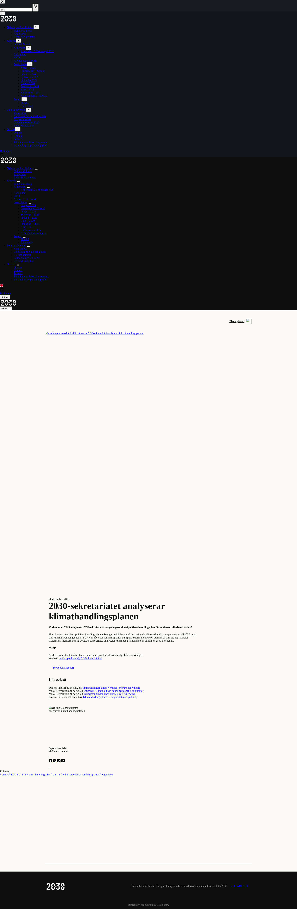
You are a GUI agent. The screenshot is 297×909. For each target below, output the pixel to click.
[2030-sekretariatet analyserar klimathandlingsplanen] (148, 333)
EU (12, 774)
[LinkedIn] (1, 286)
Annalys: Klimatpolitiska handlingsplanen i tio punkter (113, 690)
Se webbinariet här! (63, 667)
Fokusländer (20, 202)
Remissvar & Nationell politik (30, 251)
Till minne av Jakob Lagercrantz (31, 276)
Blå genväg (27, 242)
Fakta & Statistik (23, 183)
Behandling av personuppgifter (30, 279)
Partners (18, 273)
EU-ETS (20, 774)
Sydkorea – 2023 (30, 214)
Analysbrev (20, 174)
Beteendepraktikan (24, 261)
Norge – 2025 (28, 205)
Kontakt (18, 270)
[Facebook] (51, 761)
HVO (17, 196)
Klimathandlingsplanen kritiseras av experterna (109, 693)
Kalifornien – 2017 (31, 230)
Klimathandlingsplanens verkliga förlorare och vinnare (110, 687)
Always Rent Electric (25, 199)
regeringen (106, 774)
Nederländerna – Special (34, 233)
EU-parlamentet (22, 254)
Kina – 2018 (27, 226)
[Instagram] (59, 761)
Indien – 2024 (28, 211)
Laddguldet (20, 192)
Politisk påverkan (16, 245)
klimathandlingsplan (38, 774)
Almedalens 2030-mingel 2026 (37, 189)
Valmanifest (20, 248)
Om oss (11, 264)
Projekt (17, 236)
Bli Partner (6, 293)
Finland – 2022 (29, 217)
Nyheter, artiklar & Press (20, 168)
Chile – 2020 (28, 220)
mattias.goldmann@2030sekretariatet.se (80, 658)
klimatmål (56, 774)
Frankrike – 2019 (30, 223)
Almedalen (20, 186)
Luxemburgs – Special (33, 208)
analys (4, 774)
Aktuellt (11, 180)
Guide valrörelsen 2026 (26, 257)
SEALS (25, 239)
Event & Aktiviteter (24, 177)
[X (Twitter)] (55, 761)
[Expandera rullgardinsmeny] (36, 169)
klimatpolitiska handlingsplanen (81, 774)
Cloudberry (163, 904)
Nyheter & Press (23, 171)
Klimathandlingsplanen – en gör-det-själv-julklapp (110, 697)
